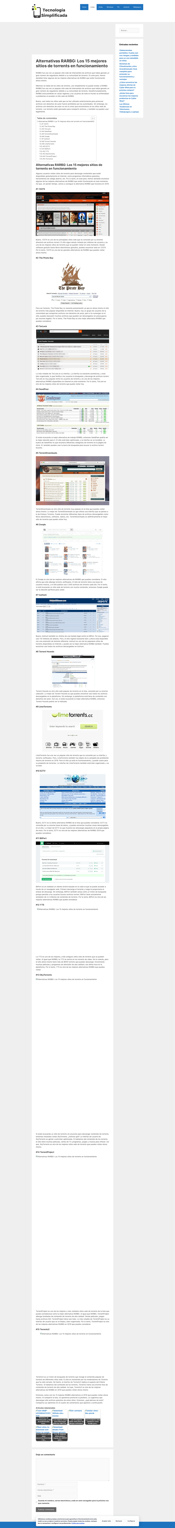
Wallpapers (137, 7)
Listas (92, 7)
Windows (110, 7)
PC (118, 7)
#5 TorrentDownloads (50, 134)
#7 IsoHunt (46, 139)
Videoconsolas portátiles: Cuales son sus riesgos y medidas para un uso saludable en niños (129, 55)
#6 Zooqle (46, 136)
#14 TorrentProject (50, 156)
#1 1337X (45, 124)
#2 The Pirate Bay (48, 126)
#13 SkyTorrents (49, 154)
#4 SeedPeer (47, 131)
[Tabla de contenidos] (93, 118)
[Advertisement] (72, 38)
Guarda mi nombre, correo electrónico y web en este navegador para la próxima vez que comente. (73, 1502)
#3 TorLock (46, 129)
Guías (101, 7)
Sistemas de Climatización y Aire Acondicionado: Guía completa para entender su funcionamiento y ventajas (128, 71)
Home (84, 7)
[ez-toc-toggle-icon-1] (92, 118)
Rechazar (119, 1521)
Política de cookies (77, 1523)
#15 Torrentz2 (48, 159)
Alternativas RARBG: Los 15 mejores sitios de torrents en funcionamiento (66, 121)
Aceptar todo (106, 1521)
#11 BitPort (46, 149)
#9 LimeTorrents (48, 144)
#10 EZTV (46, 146)
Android (126, 7)
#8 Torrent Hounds (49, 141)
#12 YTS (46, 151)
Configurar (131, 1521)
